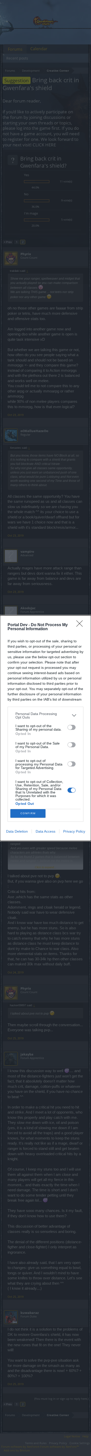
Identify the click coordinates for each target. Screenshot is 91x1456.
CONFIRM (28, 813)
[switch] (71, 727)
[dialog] (45, 728)
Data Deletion (17, 831)
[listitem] (45, 715)
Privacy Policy (74, 831)
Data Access (45, 831)
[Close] (81, 625)
